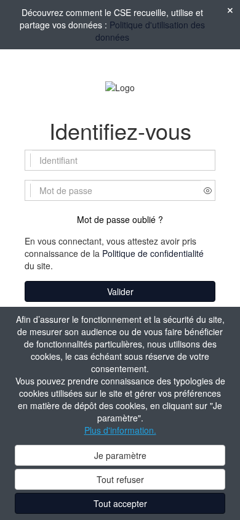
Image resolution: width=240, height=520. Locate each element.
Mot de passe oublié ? (120, 219)
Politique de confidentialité (153, 253)
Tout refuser (120, 479)
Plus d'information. (120, 430)
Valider (120, 291)
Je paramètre (120, 455)
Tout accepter (120, 503)
